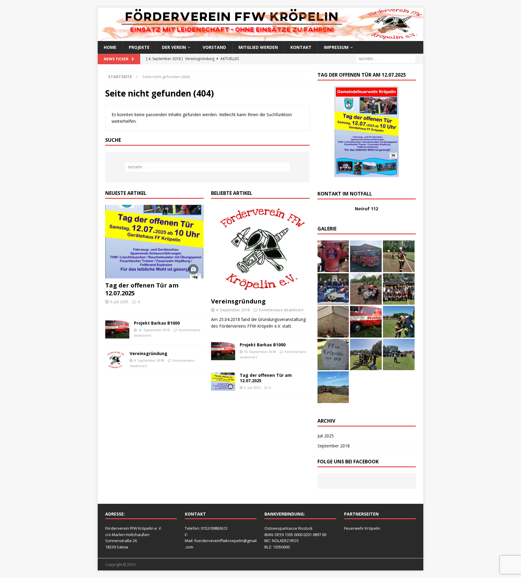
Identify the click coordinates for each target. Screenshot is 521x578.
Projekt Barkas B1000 (157, 323)
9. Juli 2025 (119, 301)
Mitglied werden (258, 47)
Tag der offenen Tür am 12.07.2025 (141, 289)
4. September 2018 (149, 360)
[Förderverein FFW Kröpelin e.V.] (260, 37)
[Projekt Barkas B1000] (117, 329)
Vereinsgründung (148, 353)
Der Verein (174, 47)
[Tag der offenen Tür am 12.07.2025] (154, 242)
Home (110, 47)
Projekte (139, 47)
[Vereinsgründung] (115, 360)
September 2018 (333, 446)
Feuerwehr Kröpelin (362, 528)
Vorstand (214, 47)
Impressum (336, 47)
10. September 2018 (154, 330)
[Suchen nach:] (385, 59)
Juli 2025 (325, 436)
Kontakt (300, 47)
